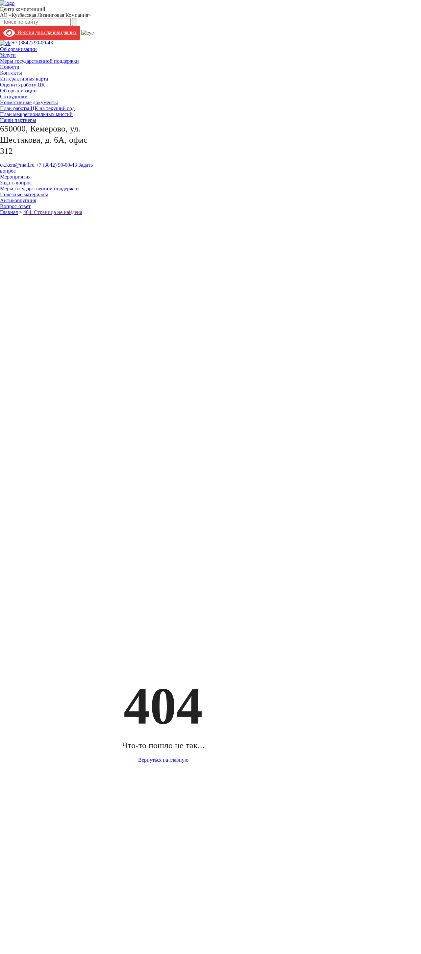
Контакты (11, 73)
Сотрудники (14, 96)
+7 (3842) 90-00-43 (32, 42)
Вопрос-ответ (15, 206)
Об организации (18, 49)
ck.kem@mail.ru (17, 165)
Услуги (8, 55)
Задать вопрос (16, 182)
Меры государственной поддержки (39, 61)
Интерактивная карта (24, 79)
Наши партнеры (18, 120)
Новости (9, 67)
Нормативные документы (29, 102)
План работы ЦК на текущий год (37, 108)
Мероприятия (15, 176)
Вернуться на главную (163, 760)
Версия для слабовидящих (46, 32)
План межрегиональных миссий (36, 114)
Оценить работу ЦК (22, 84)
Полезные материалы (24, 194)
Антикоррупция (18, 200)
